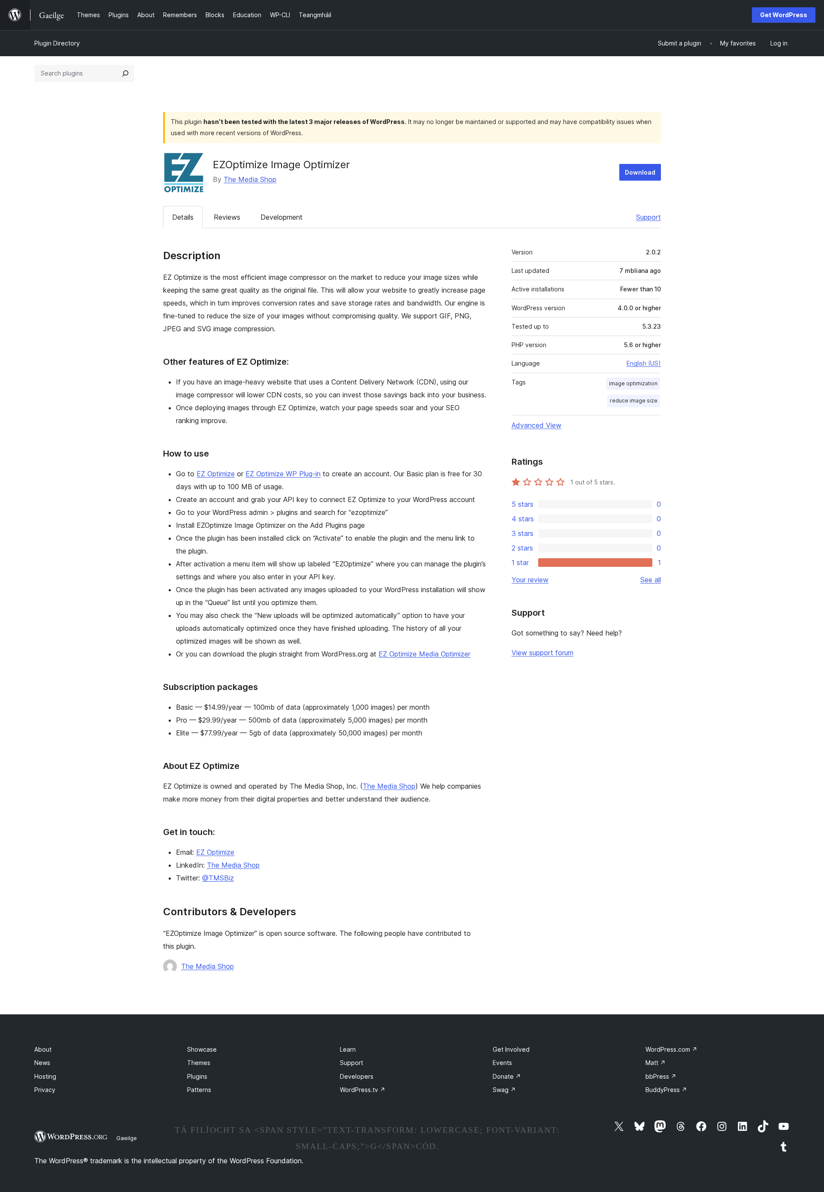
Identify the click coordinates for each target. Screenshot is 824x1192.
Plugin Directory (57, 43)
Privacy (44, 1089)
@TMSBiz (218, 878)
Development (282, 217)
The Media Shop (250, 179)
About (43, 1049)
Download (640, 172)
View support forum (542, 652)
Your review (530, 579)
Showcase (202, 1049)
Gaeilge (126, 1138)
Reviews (227, 217)
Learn (348, 1049)
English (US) (644, 363)
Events (502, 1062)
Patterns (199, 1089)
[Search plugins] (125, 73)
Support (648, 217)
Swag (504, 1089)
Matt (655, 1062)
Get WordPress (783, 14)
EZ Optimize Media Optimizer (424, 654)
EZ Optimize (216, 473)
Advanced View (536, 425)
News (42, 1062)
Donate (507, 1076)
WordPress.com (671, 1049)
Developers (356, 1076)
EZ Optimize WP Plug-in (283, 473)
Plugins (197, 1076)
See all (650, 579)
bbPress (660, 1076)
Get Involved (511, 1049)
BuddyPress (666, 1089)
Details (183, 217)
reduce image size (633, 400)
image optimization (633, 383)
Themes (198, 1062)
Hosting (45, 1076)
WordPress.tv (362, 1089)
